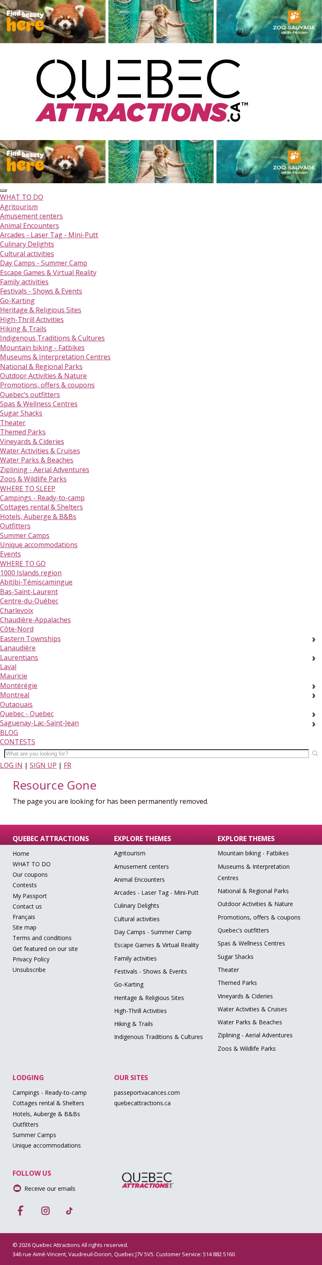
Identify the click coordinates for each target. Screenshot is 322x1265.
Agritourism (19, 206)
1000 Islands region (31, 572)
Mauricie (13, 676)
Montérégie (18, 685)
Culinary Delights (27, 244)
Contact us (27, 906)
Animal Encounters (29, 225)
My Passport (30, 896)
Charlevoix (16, 610)
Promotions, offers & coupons (47, 385)
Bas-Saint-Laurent (29, 591)
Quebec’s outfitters (30, 394)
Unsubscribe (29, 970)
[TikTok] (69, 1208)
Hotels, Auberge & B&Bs (38, 516)
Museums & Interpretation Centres (55, 356)
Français (24, 917)
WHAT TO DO (21, 197)
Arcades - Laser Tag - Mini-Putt (49, 234)
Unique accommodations (39, 544)
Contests (25, 885)
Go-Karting (17, 300)
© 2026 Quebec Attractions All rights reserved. (70, 1245)
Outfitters (15, 525)
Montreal (14, 694)
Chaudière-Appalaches (35, 619)
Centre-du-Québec (29, 600)
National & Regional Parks (41, 366)
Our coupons (30, 874)
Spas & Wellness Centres (39, 403)
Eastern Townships (30, 638)
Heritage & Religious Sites (40, 309)
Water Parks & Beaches (36, 460)
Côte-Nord (17, 629)
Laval (8, 666)
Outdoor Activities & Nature (43, 375)
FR (67, 765)
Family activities (24, 281)
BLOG (9, 732)
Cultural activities (27, 253)
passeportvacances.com (147, 1092)
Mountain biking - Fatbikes (42, 347)
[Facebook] (21, 1208)
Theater (13, 422)
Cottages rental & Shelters (41, 507)
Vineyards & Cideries (32, 441)
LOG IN (11, 765)
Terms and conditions (42, 938)
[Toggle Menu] (3, 190)
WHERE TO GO (23, 563)
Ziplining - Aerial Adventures (44, 469)
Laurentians (19, 657)
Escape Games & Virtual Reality (48, 272)
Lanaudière (18, 647)
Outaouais (16, 704)
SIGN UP (43, 765)
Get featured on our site (45, 949)
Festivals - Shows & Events (41, 291)
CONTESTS (17, 741)
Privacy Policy (31, 959)
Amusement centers (31, 216)
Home (21, 853)
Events (10, 553)
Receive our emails (49, 1188)
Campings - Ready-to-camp (42, 497)
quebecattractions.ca (142, 1103)
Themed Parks (23, 431)
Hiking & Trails (23, 328)
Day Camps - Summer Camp (43, 263)
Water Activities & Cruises (40, 450)
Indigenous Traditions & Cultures (52, 338)
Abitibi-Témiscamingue (36, 582)
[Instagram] (45, 1208)
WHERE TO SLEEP (27, 488)
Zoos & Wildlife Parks (33, 478)
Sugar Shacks (21, 413)
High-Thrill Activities (32, 319)
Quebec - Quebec (27, 713)
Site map (24, 927)
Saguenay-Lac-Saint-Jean (39, 722)
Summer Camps (24, 535)
